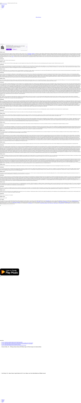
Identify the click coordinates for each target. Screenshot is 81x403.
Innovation (48, 12)
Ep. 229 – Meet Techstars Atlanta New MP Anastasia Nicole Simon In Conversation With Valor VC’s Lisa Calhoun (17, 343)
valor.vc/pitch (38, 201)
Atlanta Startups (33, 12)
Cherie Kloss (29, 54)
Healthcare (44, 12)
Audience (3, 400)
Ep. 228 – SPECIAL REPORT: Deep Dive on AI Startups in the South (11, 344)
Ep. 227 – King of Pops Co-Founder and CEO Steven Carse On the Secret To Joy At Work (14, 345)
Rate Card (3, 399)
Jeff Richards (29, 53)
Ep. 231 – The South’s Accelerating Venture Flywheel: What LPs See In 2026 (12, 342)
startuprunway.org (67, 202)
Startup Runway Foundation (62, 201)
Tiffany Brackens (38, 17)
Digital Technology (39, 12)
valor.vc (13, 56)
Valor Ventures (48, 200)
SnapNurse (33, 53)
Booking (3, 401)
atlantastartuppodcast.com (75, 200)
